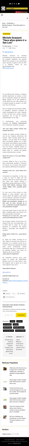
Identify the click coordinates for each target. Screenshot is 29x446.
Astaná (12, 321)
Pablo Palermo (7, 46)
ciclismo (19, 321)
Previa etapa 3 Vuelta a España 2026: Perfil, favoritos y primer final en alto (18, 381)
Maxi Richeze (7, 327)
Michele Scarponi (19, 327)
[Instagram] (12, 4)
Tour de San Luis (8, 330)
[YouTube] (19, 4)
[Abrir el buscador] (27, 18)
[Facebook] (10, 4)
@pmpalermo (9, 52)
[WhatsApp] (16, 4)
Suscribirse (21, 315)
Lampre (15, 324)
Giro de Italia (7, 324)
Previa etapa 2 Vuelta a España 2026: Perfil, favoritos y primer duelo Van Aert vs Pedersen (18, 400)
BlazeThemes (17, 443)
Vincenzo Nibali (20, 330)
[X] (14, 4)
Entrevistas (6, 34)
